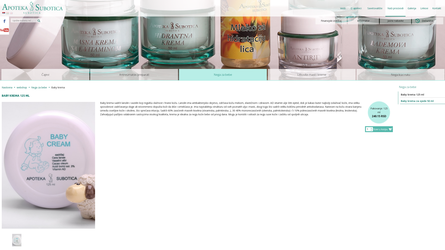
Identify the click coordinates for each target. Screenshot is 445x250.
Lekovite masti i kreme (311, 75)
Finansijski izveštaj (331, 20)
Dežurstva (427, 20)
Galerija (412, 8)
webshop (22, 87)
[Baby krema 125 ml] (16, 240)
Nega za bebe (223, 75)
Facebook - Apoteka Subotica (4, 21)
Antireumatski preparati (134, 75)
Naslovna (7, 87)
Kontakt (436, 8)
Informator (363, 20)
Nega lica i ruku (400, 75)
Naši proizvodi (395, 8)
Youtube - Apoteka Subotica (4, 30)
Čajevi (45, 75)
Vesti (343, 8)
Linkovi (424, 8)
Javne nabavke (395, 20)
